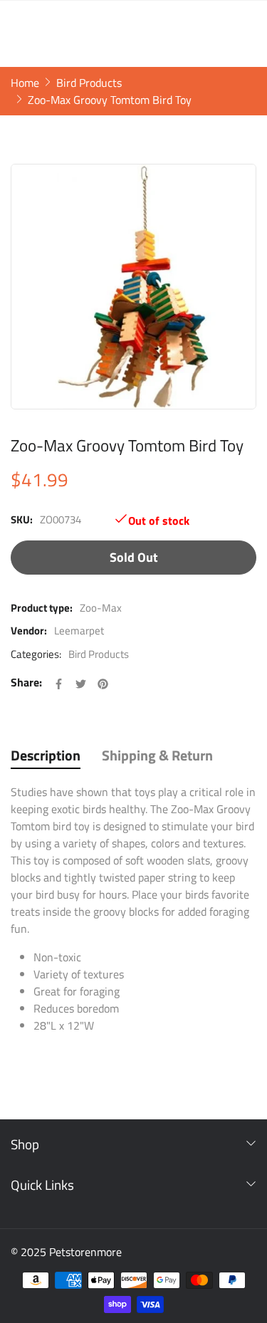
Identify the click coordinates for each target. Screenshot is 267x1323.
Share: (26, 682)
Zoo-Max (101, 608)
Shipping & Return (157, 755)
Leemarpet (79, 630)
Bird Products (98, 654)
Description (45, 755)
